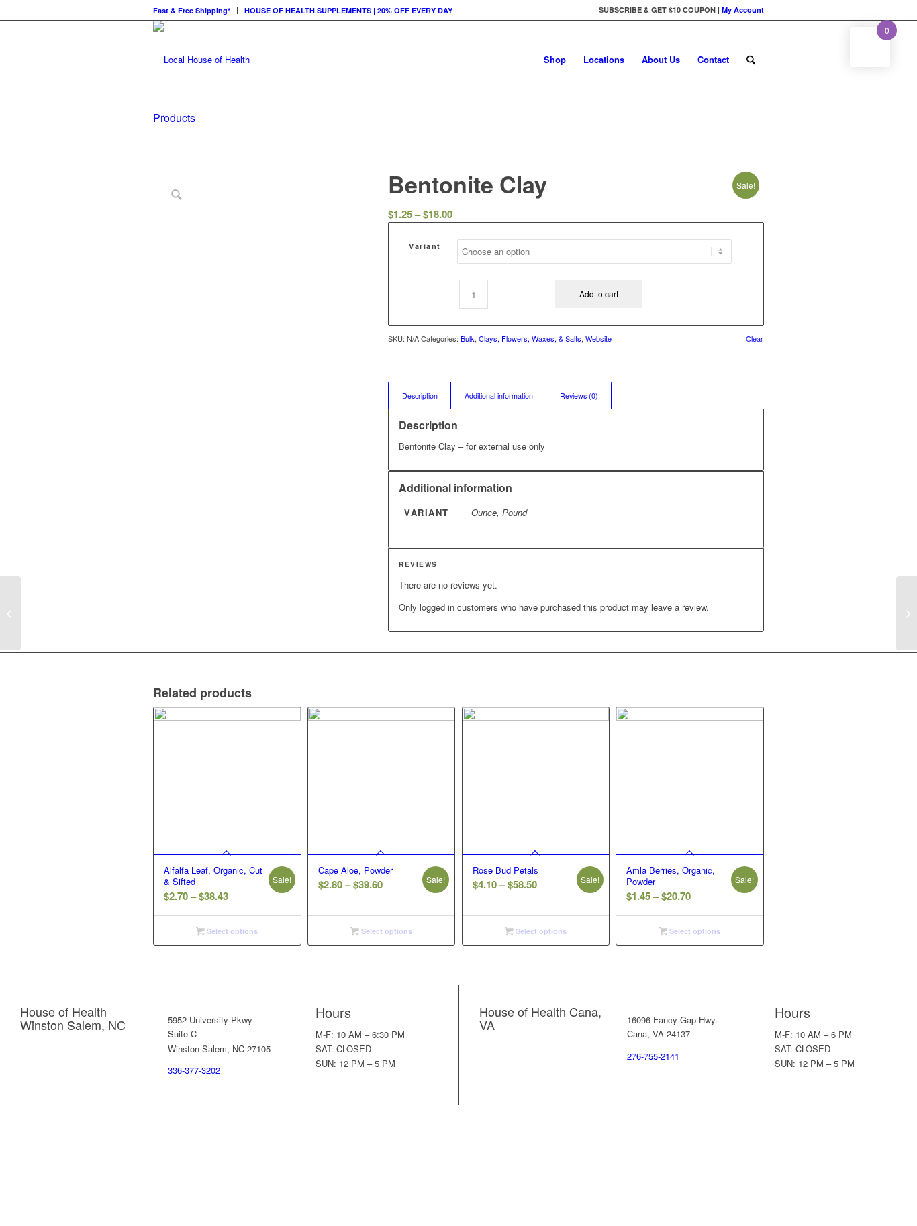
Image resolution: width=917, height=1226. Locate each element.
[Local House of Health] (201, 60)
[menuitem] (195, 10)
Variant (425, 246)
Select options (231, 931)
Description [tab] (420, 396)
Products (174, 117)
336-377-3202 (194, 1070)
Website (598, 338)
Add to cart (598, 293)
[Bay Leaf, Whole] (10, 613)
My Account (743, 10)
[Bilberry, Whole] (906, 613)
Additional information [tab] (499, 396)
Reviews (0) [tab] (579, 396)
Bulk (468, 338)
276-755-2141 (653, 1056)
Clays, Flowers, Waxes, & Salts (530, 338)
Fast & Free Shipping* (191, 10)
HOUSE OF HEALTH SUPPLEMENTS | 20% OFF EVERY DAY (348, 10)
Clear (754, 338)
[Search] (751, 60)
